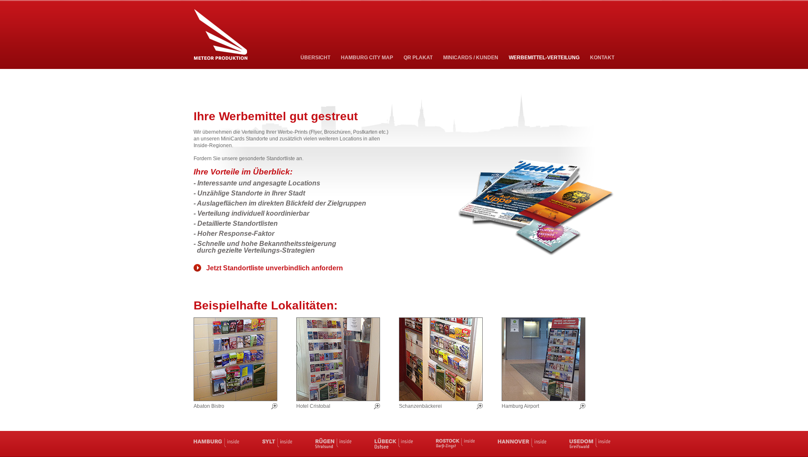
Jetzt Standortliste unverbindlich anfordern (274, 268)
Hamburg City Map (367, 58)
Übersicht (315, 58)
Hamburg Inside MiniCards (216, 443)
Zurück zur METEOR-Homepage (221, 34)
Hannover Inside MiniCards (522, 443)
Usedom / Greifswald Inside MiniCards (589, 443)
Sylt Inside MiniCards (277, 443)
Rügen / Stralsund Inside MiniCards (333, 443)
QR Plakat (418, 58)
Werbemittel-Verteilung (544, 58)
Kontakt (602, 58)
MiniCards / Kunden (470, 58)
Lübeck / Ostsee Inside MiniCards (394, 443)
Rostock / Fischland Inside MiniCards (455, 443)
